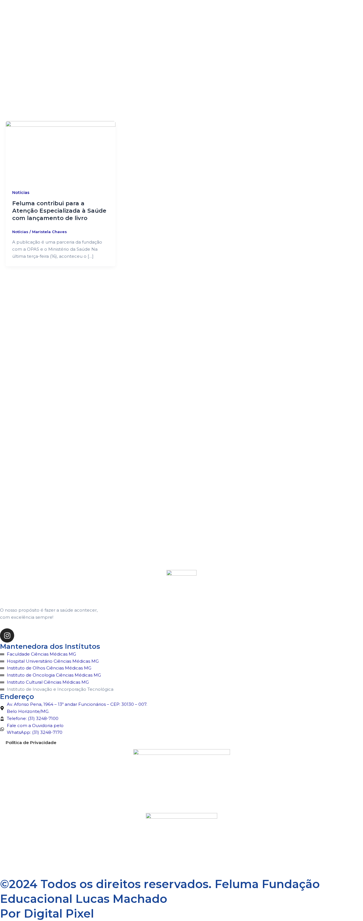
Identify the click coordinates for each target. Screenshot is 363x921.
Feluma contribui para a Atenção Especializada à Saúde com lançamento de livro (59, 210)
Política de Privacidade (31, 742)
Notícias (20, 192)
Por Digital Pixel (47, 913)
